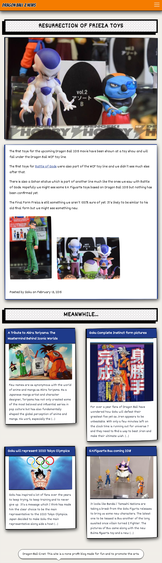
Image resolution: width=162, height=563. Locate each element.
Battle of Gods (46, 166)
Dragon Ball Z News (19, 5)
